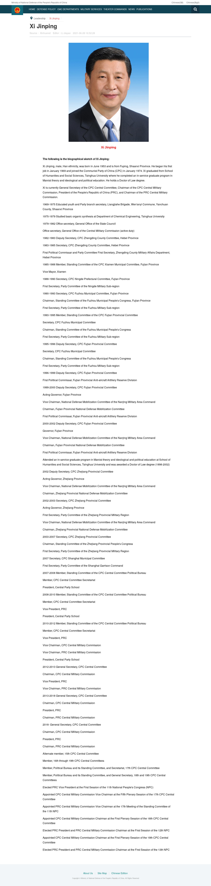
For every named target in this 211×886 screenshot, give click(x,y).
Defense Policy (46, 9)
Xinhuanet (45, 33)
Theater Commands (115, 9)
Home (32, 9)
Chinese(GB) (177, 2)
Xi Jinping (54, 18)
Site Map (102, 873)
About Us (88, 873)
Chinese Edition (119, 873)
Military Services (91, 9)
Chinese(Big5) (192, 2)
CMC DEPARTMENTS (68, 9)
